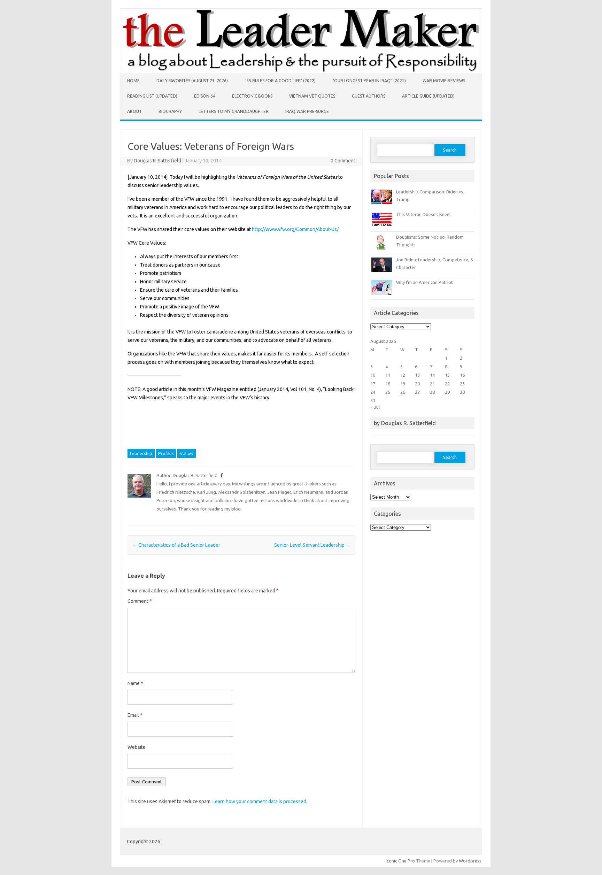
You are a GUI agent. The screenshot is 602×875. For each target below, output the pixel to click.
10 (372, 375)
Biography (170, 111)
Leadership (141, 453)
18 (387, 383)
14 (432, 375)
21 (432, 383)
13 (417, 375)
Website (137, 747)
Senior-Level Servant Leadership (312, 545)
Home (133, 80)
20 (417, 383)
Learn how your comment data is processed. (260, 801)
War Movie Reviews (444, 80)
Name (135, 683)
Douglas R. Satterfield (157, 160)
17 (372, 383)
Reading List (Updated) (152, 96)
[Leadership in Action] (301, 71)
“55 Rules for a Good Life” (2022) (280, 80)
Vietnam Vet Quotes (312, 96)
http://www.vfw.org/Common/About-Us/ (295, 229)
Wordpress (470, 860)
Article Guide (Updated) (428, 96)
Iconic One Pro (400, 860)
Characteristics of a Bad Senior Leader (176, 545)
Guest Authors (368, 96)
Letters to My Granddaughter (234, 111)
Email (135, 715)
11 (387, 375)
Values (186, 453)
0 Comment (343, 160)
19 (402, 383)
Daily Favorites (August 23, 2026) (192, 80)
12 (402, 375)
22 (447, 383)
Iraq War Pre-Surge (307, 111)
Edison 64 (204, 96)
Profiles (166, 453)
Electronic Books (252, 96)
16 (462, 375)
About (134, 111)
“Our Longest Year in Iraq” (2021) (369, 80)
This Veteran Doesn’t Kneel (423, 214)
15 (447, 375)
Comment (140, 601)
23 (462, 383)
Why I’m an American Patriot (424, 282)
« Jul (375, 407)
